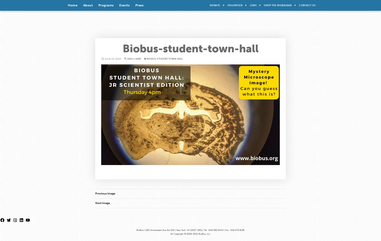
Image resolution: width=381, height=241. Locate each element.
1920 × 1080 (134, 58)
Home (72, 5)
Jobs (253, 5)
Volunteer (235, 5)
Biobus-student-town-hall (165, 58)
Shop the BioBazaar (278, 5)
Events (124, 5)
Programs (106, 5)
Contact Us (307, 5)
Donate (215, 5)
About (88, 5)
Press (139, 5)
